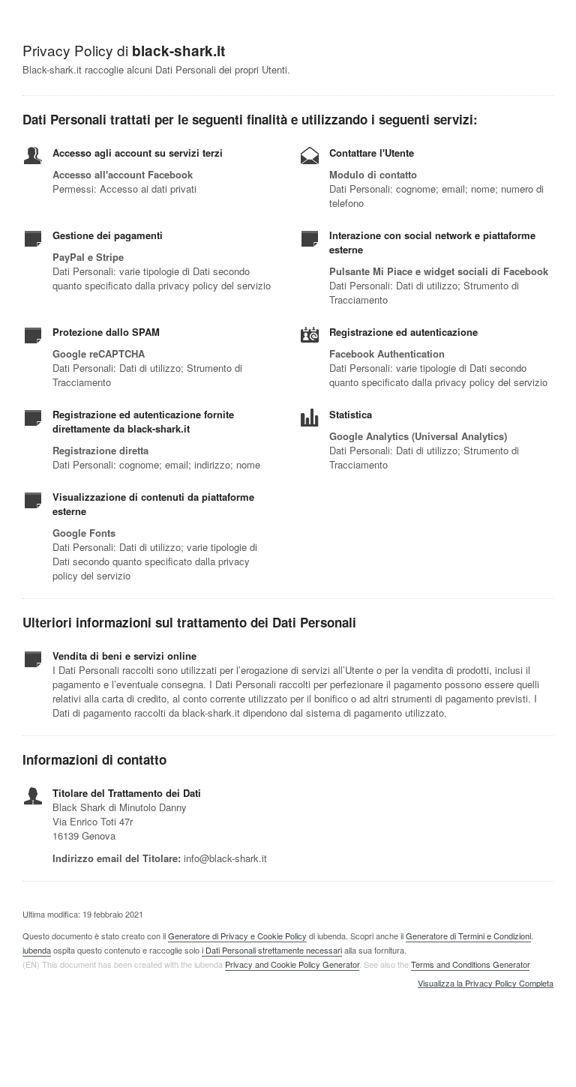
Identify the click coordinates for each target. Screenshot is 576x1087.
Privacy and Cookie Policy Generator (292, 964)
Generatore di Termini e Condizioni (468, 936)
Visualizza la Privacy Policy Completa (486, 983)
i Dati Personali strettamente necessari (272, 950)
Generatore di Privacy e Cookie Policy (237, 936)
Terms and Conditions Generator (470, 964)
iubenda (36, 950)
